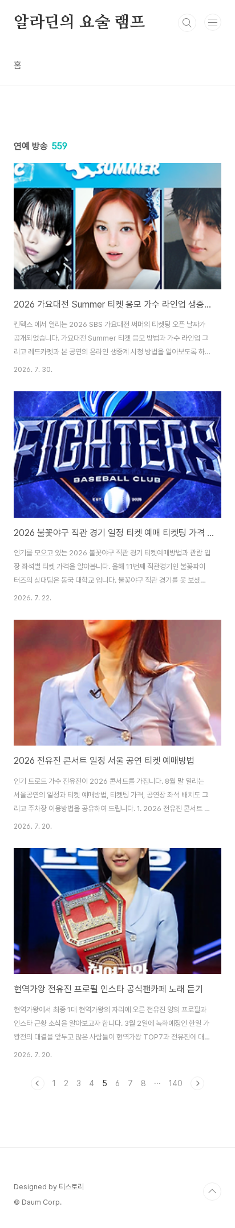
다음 (197, 1083)
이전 (37, 1083)
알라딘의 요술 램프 (79, 23)
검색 (187, 22)
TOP (212, 1191)
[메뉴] (212, 22)
